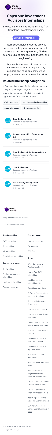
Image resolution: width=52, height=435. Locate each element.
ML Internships (9, 251)
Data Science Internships (13, 256)
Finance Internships (10, 287)
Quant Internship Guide (37, 288)
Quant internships (11, 108)
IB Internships (8, 269)
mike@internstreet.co (18, 224)
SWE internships (11, 102)
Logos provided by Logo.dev (12, 430)
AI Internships (8, 246)
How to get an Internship (37, 309)
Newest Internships (35, 241)
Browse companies (32, 108)
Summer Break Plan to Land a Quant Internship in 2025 (38, 409)
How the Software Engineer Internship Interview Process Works (37, 373)
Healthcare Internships (12, 282)
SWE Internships (9, 241)
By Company (33, 246)
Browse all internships (24, 37)
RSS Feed (32, 251)
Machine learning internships (34, 102)
